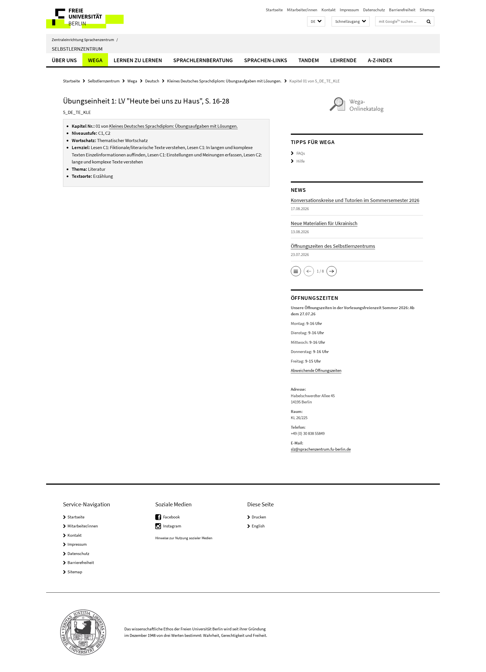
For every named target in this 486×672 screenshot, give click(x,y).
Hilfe (300, 161)
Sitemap (427, 9)
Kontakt (328, 9)
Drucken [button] (259, 517)
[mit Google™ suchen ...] (429, 21)
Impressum (349, 9)
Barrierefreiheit (402, 9)
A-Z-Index (380, 60)
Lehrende (343, 60)
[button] (316, 21)
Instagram (172, 526)
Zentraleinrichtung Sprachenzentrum (85, 40)
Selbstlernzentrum (77, 48)
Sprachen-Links (265, 60)
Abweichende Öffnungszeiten (316, 370)
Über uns (64, 60)
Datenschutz (374, 9)
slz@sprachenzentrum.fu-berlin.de (321, 449)
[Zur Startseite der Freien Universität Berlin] (93, 17)
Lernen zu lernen (138, 60)
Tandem (308, 60)
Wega (95, 60)
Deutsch (152, 81)
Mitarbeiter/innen (302, 9)
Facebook (171, 517)
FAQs (300, 153)
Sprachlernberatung (203, 60)
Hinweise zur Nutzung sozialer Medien (183, 538)
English (258, 526)
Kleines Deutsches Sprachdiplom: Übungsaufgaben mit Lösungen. (224, 81)
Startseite (274, 9)
